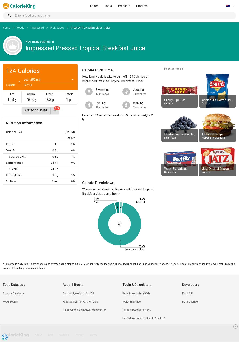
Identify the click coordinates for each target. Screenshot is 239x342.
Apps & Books (73, 285)
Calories (11, 131)
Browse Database (13, 293)
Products (124, 6)
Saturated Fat (17, 156)
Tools (108, 6)
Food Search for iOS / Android (81, 301)
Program (142, 6)
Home (6, 27)
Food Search (10, 301)
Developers (190, 285)
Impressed (37, 27)
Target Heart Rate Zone (136, 309)
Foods (94, 6)
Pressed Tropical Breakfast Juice (91, 27)
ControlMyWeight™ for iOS (78, 293)
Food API (187, 293)
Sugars (13, 168)
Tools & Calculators (137, 285)
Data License (190, 301)
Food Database (14, 285)
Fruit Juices (57, 27)
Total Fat (11, 150)
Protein (10, 144)
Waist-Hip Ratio (131, 301)
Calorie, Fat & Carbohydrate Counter (84, 309)
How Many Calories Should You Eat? (144, 318)
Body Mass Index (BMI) (136, 293)
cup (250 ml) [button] (32, 79)
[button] (230, 6)
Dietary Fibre (14, 175)
